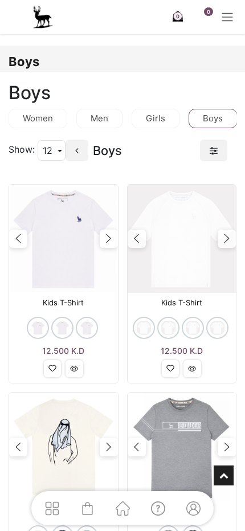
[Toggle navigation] (227, 17)
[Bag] (87, 508)
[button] (52, 368)
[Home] (122, 508)
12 (49, 150)
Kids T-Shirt (63, 303)
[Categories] (52, 508)
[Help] (158, 508)
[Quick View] (74, 368)
